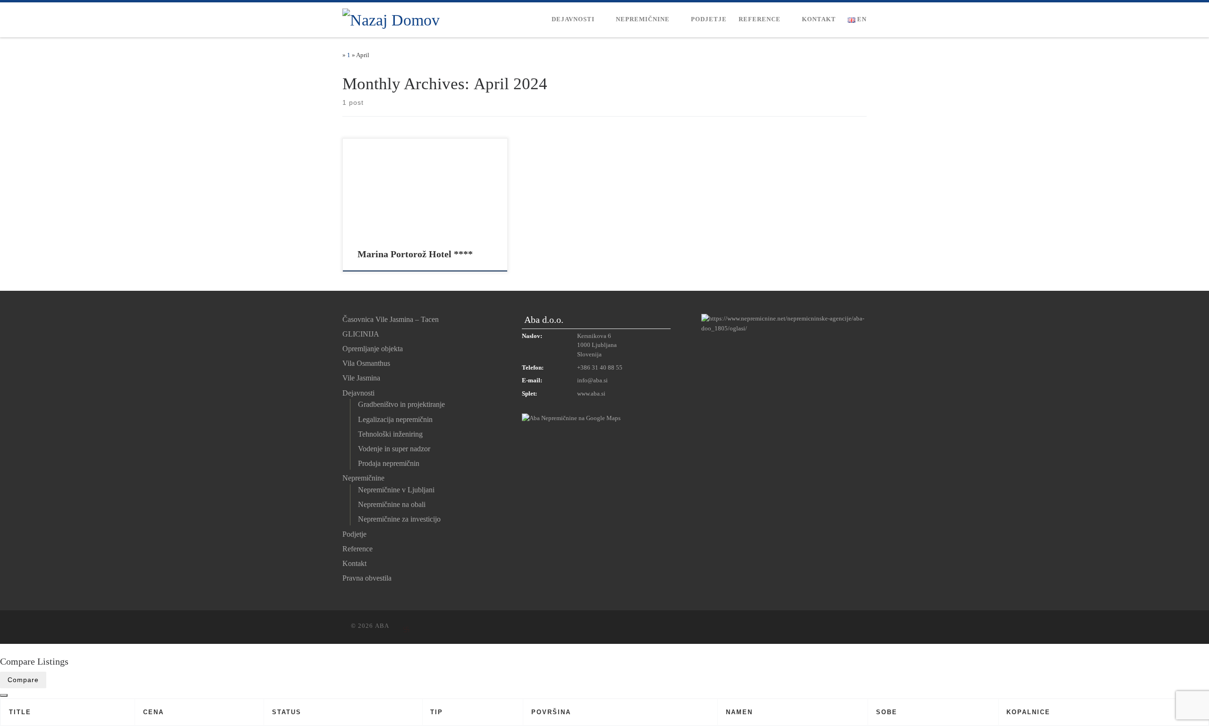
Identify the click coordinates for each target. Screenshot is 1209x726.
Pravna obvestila (367, 578)
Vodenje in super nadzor (394, 449)
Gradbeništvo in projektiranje (401, 404)
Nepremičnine (363, 478)
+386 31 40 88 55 (599, 367)
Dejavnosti (358, 393)
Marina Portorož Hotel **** (415, 254)
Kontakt (354, 563)
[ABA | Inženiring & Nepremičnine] (391, 18)
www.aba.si (591, 393)
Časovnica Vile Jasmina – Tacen (390, 319)
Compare (23, 680)
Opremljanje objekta (372, 349)
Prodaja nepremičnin (388, 463)
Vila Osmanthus (366, 363)
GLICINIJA (360, 334)
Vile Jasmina (361, 378)
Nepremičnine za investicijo (399, 519)
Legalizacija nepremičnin (395, 419)
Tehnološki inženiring (390, 434)
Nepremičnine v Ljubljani (396, 490)
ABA (382, 625)
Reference (357, 549)
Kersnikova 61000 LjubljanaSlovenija (597, 345)
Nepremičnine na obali (392, 504)
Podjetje (354, 534)
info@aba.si (592, 380)
